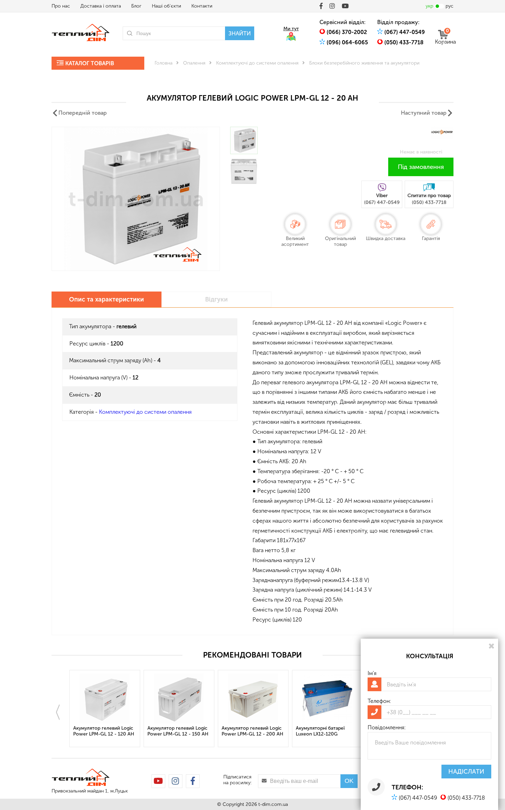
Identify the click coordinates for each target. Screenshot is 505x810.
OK (349, 780)
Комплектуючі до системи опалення (257, 63)
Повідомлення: (387, 727)
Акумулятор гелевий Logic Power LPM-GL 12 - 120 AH (103, 731)
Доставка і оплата (100, 6)
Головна (163, 63)
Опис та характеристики (106, 299)
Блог (136, 6)
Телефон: (379, 701)
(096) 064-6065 (347, 42)
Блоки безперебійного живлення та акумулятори (364, 63)
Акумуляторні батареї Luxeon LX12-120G (320, 731)
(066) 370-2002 (347, 32)
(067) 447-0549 (404, 32)
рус (449, 6)
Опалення (194, 63)
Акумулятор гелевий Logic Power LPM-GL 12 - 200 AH (252, 731)
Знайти (239, 33)
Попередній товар (82, 113)
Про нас (61, 6)
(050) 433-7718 (404, 42)
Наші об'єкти (166, 6)
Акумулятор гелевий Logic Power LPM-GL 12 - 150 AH (178, 731)
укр (429, 6)
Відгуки (216, 299)
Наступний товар (424, 113)
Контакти (201, 6)
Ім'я (372, 673)
